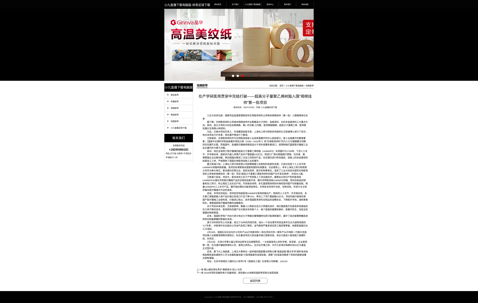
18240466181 (179, 149)
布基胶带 (175, 101)
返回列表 (255, 280)
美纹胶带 (175, 95)
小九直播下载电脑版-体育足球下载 (187, 5)
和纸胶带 (175, 115)
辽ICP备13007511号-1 (265, 297)
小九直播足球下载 (179, 128)
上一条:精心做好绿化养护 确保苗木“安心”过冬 (219, 269)
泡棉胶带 (175, 108)
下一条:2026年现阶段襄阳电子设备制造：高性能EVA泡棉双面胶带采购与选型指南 (237, 273)
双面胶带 (175, 121)
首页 (282, 86)
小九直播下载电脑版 (295, 86)
